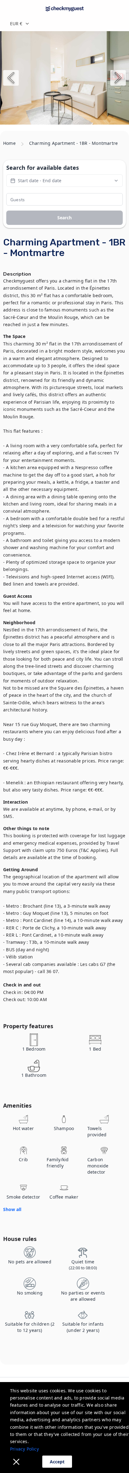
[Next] (118, 78)
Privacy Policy (24, 1449)
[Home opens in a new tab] (64, 8)
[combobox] (64, 23)
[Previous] (11, 78)
